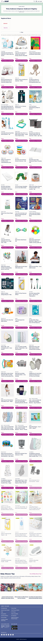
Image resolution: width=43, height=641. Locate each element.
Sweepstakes (3, 613)
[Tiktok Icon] (4, 634)
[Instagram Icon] (6, 634)
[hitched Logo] (2, 627)
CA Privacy (13, 611)
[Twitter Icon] (13, 634)
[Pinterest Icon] (8, 634)
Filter (22, 32)
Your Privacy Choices (15, 610)
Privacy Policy (3, 617)
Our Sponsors (13, 615)
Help (2, 611)
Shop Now (6, 27)
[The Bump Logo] (6, 1)
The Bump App (4, 608)
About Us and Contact (5, 610)
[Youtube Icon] (10, 634)
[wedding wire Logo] (6, 627)
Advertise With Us (4, 615)
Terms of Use (13, 608)
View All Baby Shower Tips (35, 573)
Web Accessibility (14, 613)
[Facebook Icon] (1, 634)
